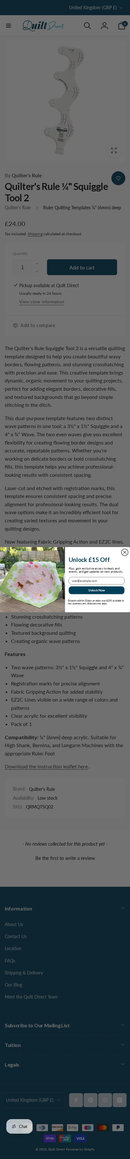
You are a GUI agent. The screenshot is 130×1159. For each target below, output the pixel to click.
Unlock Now (96, 590)
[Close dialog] (124, 552)
